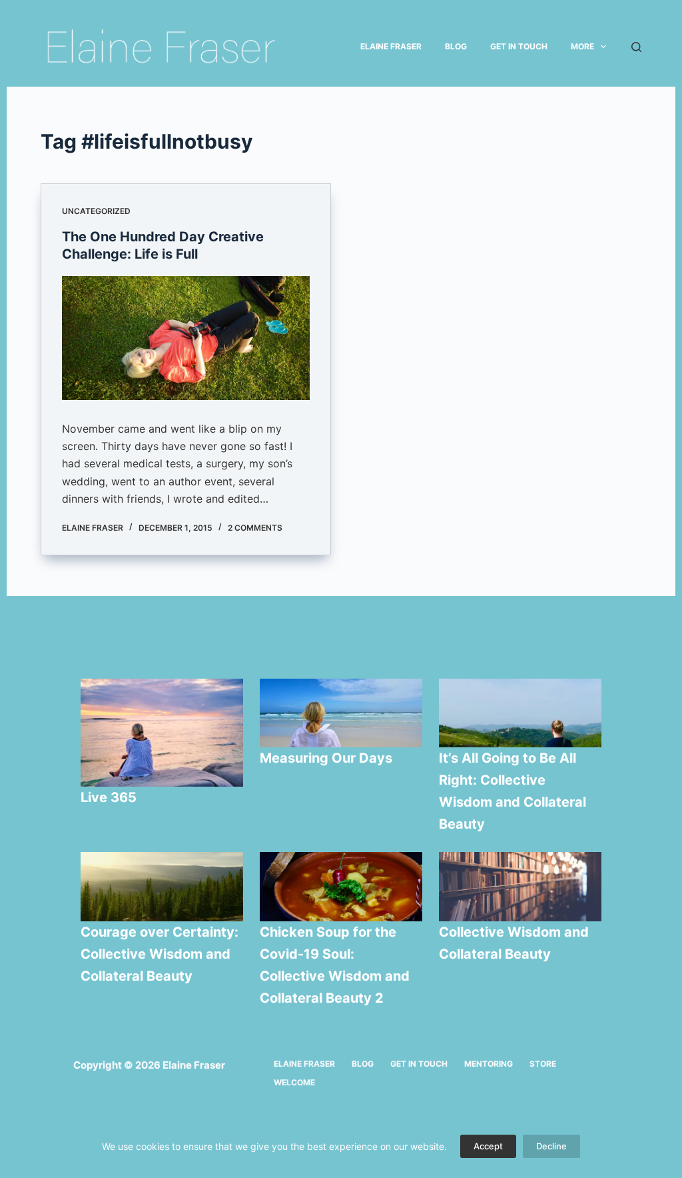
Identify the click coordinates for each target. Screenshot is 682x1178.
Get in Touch (518, 46)
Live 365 (109, 797)
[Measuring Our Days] (341, 713)
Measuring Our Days (328, 758)
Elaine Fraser (391, 46)
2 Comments (255, 528)
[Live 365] (162, 733)
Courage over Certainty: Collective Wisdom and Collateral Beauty (159, 954)
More (582, 46)
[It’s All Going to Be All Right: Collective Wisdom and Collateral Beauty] (520, 713)
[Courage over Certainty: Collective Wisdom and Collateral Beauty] (162, 886)
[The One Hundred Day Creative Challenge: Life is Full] (186, 338)
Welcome (294, 1082)
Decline (551, 1146)
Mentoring (488, 1064)
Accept (488, 1146)
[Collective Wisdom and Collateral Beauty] (520, 886)
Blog (456, 46)
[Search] (636, 47)
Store (542, 1064)
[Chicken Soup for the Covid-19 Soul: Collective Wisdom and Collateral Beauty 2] (341, 886)
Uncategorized (96, 211)
